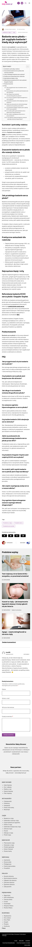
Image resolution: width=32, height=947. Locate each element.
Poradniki (7, 868)
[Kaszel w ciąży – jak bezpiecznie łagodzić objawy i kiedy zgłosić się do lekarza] (16, 591)
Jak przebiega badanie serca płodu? (14, 74)
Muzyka (6, 924)
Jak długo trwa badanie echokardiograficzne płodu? (14, 95)
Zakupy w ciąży (8, 833)
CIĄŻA (14, 32)
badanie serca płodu (8, 526)
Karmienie (7, 860)
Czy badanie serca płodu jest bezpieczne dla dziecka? (17, 91)
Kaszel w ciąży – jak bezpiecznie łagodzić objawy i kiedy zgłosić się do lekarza (15, 604)
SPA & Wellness (9, 897)
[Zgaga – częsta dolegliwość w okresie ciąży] (16, 621)
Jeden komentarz (23, 32)
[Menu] (29, 3)
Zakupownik (7, 886)
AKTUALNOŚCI (6, 798)
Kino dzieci (7, 918)
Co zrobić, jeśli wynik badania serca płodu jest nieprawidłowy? (16, 111)
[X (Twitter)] (10, 535)
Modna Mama (8, 908)
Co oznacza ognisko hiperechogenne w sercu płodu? (17, 98)
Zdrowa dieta (8, 899)
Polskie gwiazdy (9, 847)
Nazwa (4, 689)
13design (4, 935)
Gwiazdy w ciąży (9, 845)
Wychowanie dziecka (10, 878)
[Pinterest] (16, 535)
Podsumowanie (8, 84)
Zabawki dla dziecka (10, 880)
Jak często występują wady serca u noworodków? (16, 115)
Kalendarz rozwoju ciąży (11, 820)
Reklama (21, 940)
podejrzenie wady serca (16, 306)
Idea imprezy (8, 785)
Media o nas (7, 789)
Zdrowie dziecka (9, 882)
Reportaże (7, 895)
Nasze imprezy (8, 791)
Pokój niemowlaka (9, 866)
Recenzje (7, 809)
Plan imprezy (8, 793)
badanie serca (18, 522)
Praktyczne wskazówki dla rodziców (14, 76)
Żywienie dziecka (9, 884)
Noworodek (7, 862)
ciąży (3, 134)
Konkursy (7, 926)
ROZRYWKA (5, 913)
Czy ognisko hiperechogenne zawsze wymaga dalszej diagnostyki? (17, 118)
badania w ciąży (7, 522)
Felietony (7, 803)
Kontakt (28, 940)
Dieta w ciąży (8, 824)
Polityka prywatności (9, 943)
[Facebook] (18, 3)
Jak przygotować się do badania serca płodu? (16, 88)
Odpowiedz (26, 654)
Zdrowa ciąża (8, 829)
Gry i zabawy (7, 787)
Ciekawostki (8, 801)
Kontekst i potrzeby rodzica (11, 69)
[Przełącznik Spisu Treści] (26, 66)
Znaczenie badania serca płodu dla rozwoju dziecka (14, 71)
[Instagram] (22, 3)
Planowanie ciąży (9, 843)
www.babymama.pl (20, 773)
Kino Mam (7, 920)
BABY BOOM (6, 840)
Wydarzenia (7, 916)
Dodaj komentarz (7, 716)
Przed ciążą (7, 835)
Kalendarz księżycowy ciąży (12, 827)
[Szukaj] (25, 3)
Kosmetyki (7, 903)
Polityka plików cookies (23, 943)
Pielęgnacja (7, 864)
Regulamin (27, 945)
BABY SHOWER (6, 782)
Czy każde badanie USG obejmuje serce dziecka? (17, 101)
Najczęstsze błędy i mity (11, 78)
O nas (15, 940)
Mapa (4, 928)
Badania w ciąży (7, 32)
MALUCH (5, 873)
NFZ (18, 315)
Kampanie (7, 805)
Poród (6, 831)
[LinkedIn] (23, 535)
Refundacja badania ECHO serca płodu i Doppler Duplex (15, 81)
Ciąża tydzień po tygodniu (12, 822)
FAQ (5, 86)
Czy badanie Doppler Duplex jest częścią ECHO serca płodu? (17, 108)
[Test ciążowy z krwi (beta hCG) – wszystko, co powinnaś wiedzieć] (16, 563)
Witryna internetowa (8, 707)
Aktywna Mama (8, 906)
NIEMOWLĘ (5, 857)
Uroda (6, 901)
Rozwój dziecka (9, 876)
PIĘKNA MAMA (6, 892)
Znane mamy (8, 851)
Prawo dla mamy (9, 807)
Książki (6, 922)
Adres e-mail (6, 698)
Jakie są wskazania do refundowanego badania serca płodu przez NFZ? (17, 105)
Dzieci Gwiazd (8, 849)
